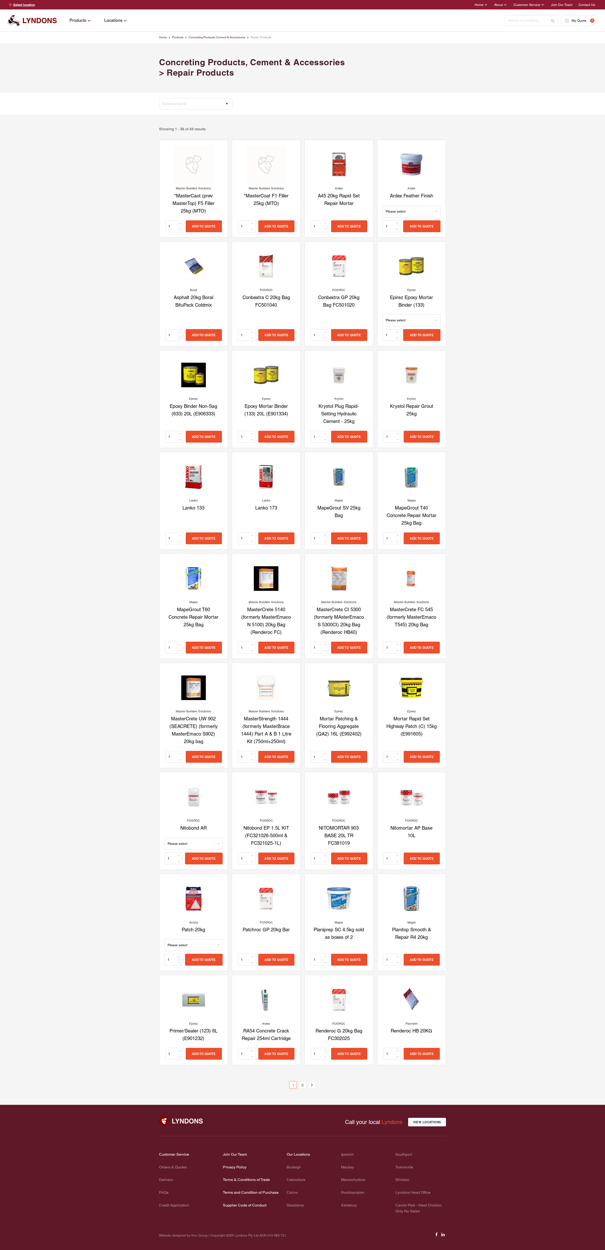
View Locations (427, 1122)
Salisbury (349, 1205)
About (498, 5)
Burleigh (294, 1167)
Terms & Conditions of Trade (246, 1179)
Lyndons (392, 1122)
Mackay (347, 1167)
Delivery (166, 1179)
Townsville (404, 1167)
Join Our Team (562, 5)
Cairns (292, 1192)
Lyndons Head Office (413, 1192)
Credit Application (174, 1205)
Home (479, 5)
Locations (113, 20)
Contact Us (587, 5)
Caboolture (296, 1179)
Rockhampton (352, 1192)
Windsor (402, 1179)
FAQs (164, 1192)
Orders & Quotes (173, 1167)
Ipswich (347, 1154)
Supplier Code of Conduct (244, 1205)
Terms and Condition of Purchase (251, 1192)
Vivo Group (199, 1235)
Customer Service (527, 5)
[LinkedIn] (443, 1236)
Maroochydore (353, 1179)
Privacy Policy (234, 1167)
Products (77, 20)
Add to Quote (204, 226)
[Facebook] (436, 1236)
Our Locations (298, 1154)
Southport (403, 1154)
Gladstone (295, 1205)
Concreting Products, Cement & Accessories (217, 37)
